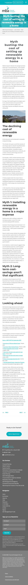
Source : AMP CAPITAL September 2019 (12, 340)
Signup (4, 510)
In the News (5, 504)
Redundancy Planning (8, 479)
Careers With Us (6, 506)
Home (4, 494)
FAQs (4, 500)
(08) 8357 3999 (9, 2)
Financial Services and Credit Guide (12, 579)
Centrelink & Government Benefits (11, 483)
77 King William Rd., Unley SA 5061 (11, 450)
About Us (5, 498)
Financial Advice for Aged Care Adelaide (12, 477)
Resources (5, 502)
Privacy (6, 573)
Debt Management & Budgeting (10, 481)
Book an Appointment (17, 2)
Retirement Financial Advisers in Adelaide (12, 470)
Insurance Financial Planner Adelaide (11, 472)
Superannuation (6, 468)
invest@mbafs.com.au (9, 455)
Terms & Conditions (9, 576)
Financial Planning (7, 464)
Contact (4, 508)
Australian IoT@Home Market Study (11, 343)
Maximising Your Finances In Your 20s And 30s (13, 485)
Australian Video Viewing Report (11, 347)
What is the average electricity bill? (11, 359)
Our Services (5, 496)
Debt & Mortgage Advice (8, 475)
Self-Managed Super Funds (9, 511)
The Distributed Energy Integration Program (13, 362)
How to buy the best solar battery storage (13, 355)
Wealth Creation (6, 466)
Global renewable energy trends (10, 348)
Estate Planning (6, 474)
